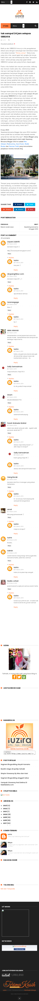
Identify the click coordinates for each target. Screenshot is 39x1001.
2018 (5, 820)
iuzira (16, 260)
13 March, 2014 (19, 455)
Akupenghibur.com (15, 274)
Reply (9, 254)
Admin (10, 550)
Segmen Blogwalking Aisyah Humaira (15, 764)
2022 (5, 809)
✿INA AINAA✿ (13, 330)
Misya (10, 843)
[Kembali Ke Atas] (19, 998)
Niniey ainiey (21, 53)
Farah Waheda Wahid (16, 423)
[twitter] (33, 2)
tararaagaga (13, 302)
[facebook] (27, 2)
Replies (11, 258)
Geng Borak (12, 477)
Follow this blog (19, 949)
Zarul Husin (20, 144)
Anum (9, 395)
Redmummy (11, 144)
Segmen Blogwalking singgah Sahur (15, 778)
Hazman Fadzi (14, 146)
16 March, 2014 (19, 598)
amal (9, 509)
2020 (5, 814)
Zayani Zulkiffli (13, 241)
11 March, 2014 (13, 244)
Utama (5, 26)
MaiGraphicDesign (30, 990)
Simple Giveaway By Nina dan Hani (14, 773)
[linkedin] (36, 2)
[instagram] (30, 2)
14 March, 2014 (19, 466)
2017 (5, 823)
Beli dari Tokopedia (8, 889)
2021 (5, 811)
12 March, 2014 (19, 383)
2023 (5, 805)
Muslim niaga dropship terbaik (13, 769)
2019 (5, 817)
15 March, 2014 (13, 583)
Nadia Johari (13, 581)
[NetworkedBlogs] (19, 946)
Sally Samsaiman (14, 366)
